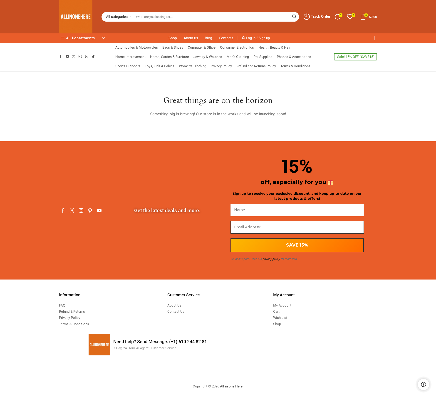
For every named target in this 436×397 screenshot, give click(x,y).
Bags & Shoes (172, 47)
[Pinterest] (90, 210)
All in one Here (231, 386)
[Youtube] (67, 57)
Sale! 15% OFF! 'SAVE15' (355, 57)
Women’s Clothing (192, 66)
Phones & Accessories (294, 57)
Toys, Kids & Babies (159, 66)
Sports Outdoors (127, 66)
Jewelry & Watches (207, 57)
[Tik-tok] (93, 57)
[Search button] (294, 17)
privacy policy (271, 259)
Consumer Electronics (237, 47)
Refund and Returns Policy (256, 66)
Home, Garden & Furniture (169, 57)
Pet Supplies (262, 57)
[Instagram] (80, 57)
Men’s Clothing (238, 57)
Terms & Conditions (295, 66)
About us (191, 38)
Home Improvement (130, 57)
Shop (172, 38)
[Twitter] (73, 57)
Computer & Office (202, 47)
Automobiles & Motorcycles (136, 47)
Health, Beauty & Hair (274, 47)
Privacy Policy (221, 66)
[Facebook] (60, 57)
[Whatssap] (87, 57)
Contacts (226, 38)
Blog (208, 38)
